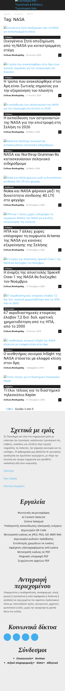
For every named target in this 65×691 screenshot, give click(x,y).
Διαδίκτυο (9, 187)
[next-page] (14, 408)
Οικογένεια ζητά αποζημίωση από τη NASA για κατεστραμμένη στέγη (32, 45)
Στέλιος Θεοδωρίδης (14, 55)
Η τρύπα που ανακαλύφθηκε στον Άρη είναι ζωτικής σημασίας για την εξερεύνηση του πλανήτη (32, 86)
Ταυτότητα (9, 471)
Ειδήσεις (8, 37)
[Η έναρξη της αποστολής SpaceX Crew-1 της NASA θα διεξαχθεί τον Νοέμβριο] (32, 261)
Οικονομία (9, 309)
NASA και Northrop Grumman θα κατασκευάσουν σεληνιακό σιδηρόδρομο (31, 159)
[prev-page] (5, 408)
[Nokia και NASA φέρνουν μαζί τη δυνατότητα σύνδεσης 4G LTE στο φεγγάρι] (32, 179)
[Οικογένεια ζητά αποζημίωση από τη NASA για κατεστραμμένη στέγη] (32, 29)
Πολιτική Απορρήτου (14, 486)
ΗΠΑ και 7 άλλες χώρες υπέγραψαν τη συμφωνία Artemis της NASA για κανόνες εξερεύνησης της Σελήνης (32, 238)
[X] (25, 637)
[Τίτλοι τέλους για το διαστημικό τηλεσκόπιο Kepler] (32, 379)
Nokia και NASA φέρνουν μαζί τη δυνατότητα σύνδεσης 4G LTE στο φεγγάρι (32, 195)
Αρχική (7, 13)
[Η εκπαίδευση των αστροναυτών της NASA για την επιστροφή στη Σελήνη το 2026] (32, 106)
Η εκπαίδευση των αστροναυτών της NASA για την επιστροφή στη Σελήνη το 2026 (32, 122)
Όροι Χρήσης (10, 478)
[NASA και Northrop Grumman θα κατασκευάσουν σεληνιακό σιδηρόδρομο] (32, 143)
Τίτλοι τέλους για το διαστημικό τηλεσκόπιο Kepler (32, 392)
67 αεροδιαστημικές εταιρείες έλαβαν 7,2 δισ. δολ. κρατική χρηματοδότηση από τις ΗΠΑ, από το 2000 (30, 320)
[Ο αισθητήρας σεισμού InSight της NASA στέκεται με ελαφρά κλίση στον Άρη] (32, 342)
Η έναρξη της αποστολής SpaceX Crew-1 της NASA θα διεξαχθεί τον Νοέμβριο (32, 277)
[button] (8, 674)
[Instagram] (16, 637)
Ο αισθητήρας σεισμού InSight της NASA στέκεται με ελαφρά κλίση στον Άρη (32, 358)
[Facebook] (7, 637)
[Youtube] (34, 637)
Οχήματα (8, 386)
